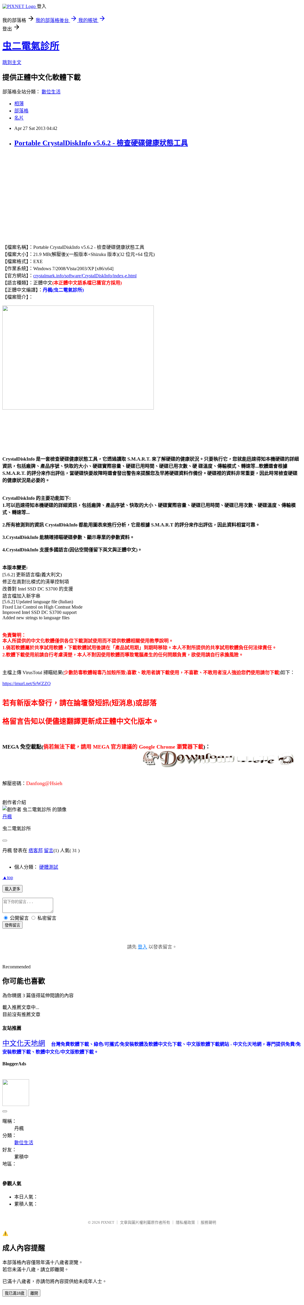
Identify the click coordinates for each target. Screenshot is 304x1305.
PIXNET (107, 1222)
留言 (48, 850)
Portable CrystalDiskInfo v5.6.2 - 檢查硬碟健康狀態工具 (101, 143)
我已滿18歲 (14, 1293)
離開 (34, 1293)
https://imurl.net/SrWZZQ (26, 683)
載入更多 (12, 889)
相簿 (19, 103)
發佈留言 (12, 925)
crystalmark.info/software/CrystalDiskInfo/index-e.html (85, 275)
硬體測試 (48, 867)
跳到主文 (11, 62)
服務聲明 (208, 1222)
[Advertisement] (52, 194)
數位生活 (51, 91)
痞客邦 (35, 850)
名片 (19, 117)
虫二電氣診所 (30, 46)
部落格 (21, 110)
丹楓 (7, 816)
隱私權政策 (185, 1222)
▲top (7, 877)
